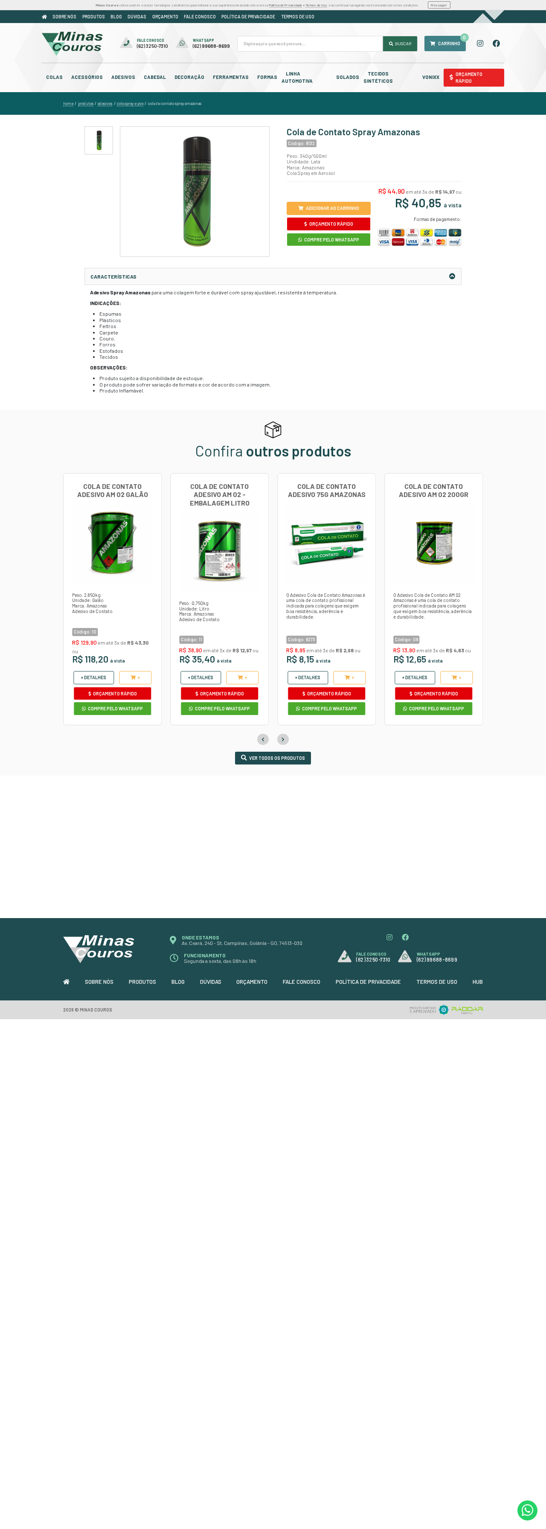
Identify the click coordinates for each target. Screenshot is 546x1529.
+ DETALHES (93, 677)
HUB (478, 981)
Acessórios (87, 77)
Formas (267, 77)
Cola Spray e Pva (130, 103)
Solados (347, 77)
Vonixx (430, 77)
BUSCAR (402, 43)
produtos (85, 103)
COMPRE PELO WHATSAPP (331, 239)
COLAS (54, 77)
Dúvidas (137, 16)
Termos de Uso (316, 5)
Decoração (189, 77)
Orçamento (165, 16)
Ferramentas (231, 77)
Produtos (93, 16)
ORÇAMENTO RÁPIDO (330, 224)
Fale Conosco (200, 16)
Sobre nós (64, 16)
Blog (116, 16)
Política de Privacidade (285, 5)
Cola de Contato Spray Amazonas (174, 103)
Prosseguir (439, 5)
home (68, 103)
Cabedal (155, 77)
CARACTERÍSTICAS (113, 276)
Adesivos (123, 77)
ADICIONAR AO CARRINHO (332, 208)
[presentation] (263, 739)
